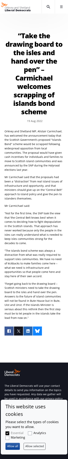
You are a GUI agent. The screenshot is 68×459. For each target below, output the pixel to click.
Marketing (18, 437)
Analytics (39, 433)
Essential (17, 433)
